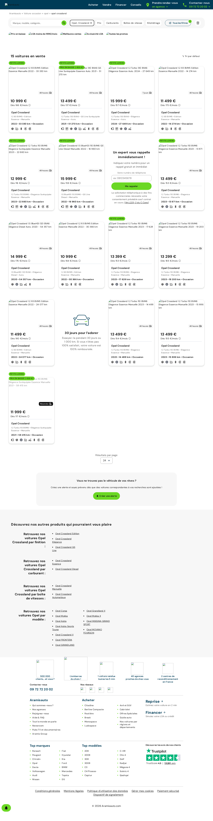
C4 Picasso (90, 771)
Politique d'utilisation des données (107, 791)
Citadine (89, 705)
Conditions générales (47, 791)
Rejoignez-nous (40, 713)
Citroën (36, 759)
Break (88, 717)
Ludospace (90, 725)
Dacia (35, 767)
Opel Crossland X (64, 634)
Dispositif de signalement (108, 794)
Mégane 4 (125, 767)
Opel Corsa (61, 610)
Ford (64, 763)
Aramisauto (15, 13)
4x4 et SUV (126, 705)
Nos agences (39, 709)
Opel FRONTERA (63, 639)
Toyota (65, 775)
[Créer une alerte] (6, 808)
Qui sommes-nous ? (42, 705)
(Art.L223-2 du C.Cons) (136, 202)
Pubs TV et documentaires (46, 729)
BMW (64, 767)
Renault (36, 751)
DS (63, 779)
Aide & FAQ (38, 717)
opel (46, 13)
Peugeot (36, 755)
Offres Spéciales (128, 713)
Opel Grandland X (96, 610)
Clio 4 (123, 755)
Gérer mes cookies (143, 791)
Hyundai (66, 755)
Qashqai (124, 775)
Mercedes (67, 771)
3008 (87, 763)
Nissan (35, 779)
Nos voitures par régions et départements (128, 724)
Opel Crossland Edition (67, 533)
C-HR (123, 751)
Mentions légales (74, 791)
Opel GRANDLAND (65, 645)
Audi (34, 775)
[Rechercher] (63, 22)
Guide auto (126, 717)
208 (87, 751)
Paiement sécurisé (168, 791)
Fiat (64, 751)
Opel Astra (61, 621)
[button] (91, 23)
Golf (122, 759)
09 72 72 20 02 (41, 689)
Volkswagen (38, 771)
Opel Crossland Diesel (66, 569)
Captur (88, 775)
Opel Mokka (61, 616)
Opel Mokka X (94, 616)
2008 (87, 755)
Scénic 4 (124, 771)
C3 (86, 767)
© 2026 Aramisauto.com (106, 806)
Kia (63, 759)
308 (87, 759)
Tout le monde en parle (44, 721)
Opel (34, 763)
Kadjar (123, 763)
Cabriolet (125, 709)
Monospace (91, 721)
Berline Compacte (94, 709)
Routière (89, 713)
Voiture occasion (32, 13)
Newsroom (38, 725)
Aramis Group (39, 733)
